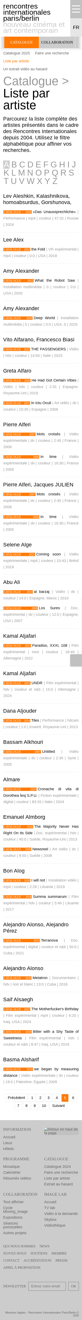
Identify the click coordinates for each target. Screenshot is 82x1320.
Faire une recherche (52, 53)
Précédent (16, 1098)
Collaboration (57, 42)
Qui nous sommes (19, 1246)
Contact (11, 1260)
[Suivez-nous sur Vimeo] (59, 1298)
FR (76, 27)
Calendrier (12, 1172)
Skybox (50, 1219)
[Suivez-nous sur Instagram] (47, 1298)
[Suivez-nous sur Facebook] (23, 1298)
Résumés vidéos (17, 1178)
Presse (62, 1260)
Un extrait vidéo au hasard (25, 69)
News (44, 1246)
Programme (16, 1159)
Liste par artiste (16, 61)
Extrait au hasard (58, 1184)
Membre (59, 1253)
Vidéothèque (54, 1225)
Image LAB (55, 1194)
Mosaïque (11, 1166)
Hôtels (8, 1149)
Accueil (9, 1137)
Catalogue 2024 (57, 1166)
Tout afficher (13, 1202)
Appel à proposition (21, 1268)
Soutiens (38, 1253)
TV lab (49, 1208)
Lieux (7, 1143)
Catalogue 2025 (16, 53)
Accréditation (37, 1260)
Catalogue (21, 42)
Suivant (58, 1106)
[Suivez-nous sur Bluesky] (35, 1298)
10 (44, 1106)
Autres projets (14, 1233)
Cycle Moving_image (15, 1210)
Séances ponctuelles (12, 1225)
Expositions (12, 1217)
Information (17, 1129)
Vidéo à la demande (61, 1214)
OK (73, 1286)
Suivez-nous (14, 1253)
